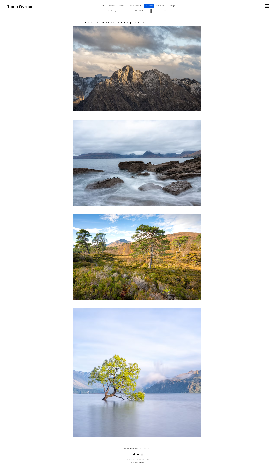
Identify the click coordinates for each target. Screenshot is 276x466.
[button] (267, 6)
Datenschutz (140, 460)
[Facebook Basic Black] (134, 454)
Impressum (130, 460)
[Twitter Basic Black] (138, 454)
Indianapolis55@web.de (132, 449)
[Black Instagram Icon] (142, 454)
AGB (147, 460)
